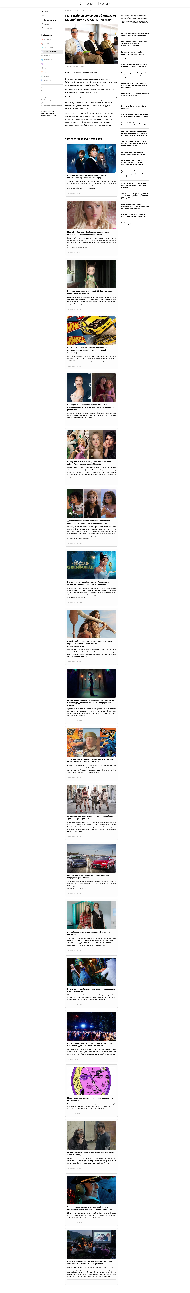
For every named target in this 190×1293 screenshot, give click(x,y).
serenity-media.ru (50, 52)
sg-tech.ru (47, 80)
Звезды (46, 24)
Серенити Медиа (95, 3)
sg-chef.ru (47, 43)
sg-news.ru (47, 39)
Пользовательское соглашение (51, 106)
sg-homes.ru (48, 60)
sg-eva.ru (47, 56)
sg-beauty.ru (48, 64)
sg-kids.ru (47, 72)
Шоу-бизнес (48, 28)
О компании (45, 88)
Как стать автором (47, 94)
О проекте (44, 91)
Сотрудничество (46, 97)
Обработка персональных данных (50, 101)
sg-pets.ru (47, 76)
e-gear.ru (47, 68)
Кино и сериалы (50, 20)
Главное (46, 12)
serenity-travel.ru (49, 47)
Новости (47, 16)
